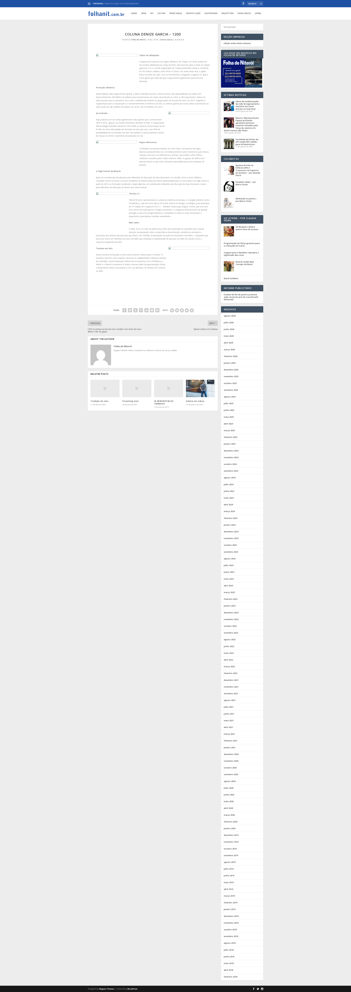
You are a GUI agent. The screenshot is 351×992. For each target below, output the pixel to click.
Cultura (161, 13)
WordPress (132, 989)
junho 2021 (229, 713)
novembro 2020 (231, 761)
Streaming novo (130, 401)
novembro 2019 (231, 842)
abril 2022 (228, 659)
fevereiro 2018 (230, 976)
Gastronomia (210, 13)
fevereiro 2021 (230, 740)
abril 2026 (228, 342)
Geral (143, 13)
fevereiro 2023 (230, 599)
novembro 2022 (231, 619)
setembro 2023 (231, 552)
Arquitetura (227, 13)
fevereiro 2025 (230, 437)
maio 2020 (229, 801)
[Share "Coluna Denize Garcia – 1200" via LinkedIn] (146, 310)
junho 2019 (229, 875)
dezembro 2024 (231, 450)
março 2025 (229, 430)
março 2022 (229, 666)
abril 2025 (228, 423)
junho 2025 (229, 410)
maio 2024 (229, 498)
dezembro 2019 (231, 835)
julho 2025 (228, 403)
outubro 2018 (230, 929)
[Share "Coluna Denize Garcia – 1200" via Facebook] (124, 310)
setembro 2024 (231, 471)
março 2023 (229, 592)
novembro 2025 (231, 376)
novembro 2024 (231, 457)
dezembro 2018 (231, 916)
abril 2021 (228, 727)
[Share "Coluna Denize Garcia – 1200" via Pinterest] (141, 310)
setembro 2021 (231, 693)
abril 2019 (228, 889)
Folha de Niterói (138, 39)
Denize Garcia (175, 13)
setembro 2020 (231, 774)
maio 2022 (229, 653)
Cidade (134, 13)
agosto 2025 (230, 396)
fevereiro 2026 (230, 356)
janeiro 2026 (229, 363)
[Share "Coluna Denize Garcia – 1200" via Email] (152, 310)
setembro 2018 (231, 936)
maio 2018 (229, 963)
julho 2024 (228, 484)
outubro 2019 (230, 848)
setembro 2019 (231, 855)
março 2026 (229, 349)
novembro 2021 (231, 686)
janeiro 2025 (229, 444)
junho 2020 (229, 794)
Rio (151, 13)
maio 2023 (229, 579)
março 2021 (229, 734)
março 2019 (229, 896)
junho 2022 (229, 646)
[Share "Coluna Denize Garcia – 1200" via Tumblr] (135, 310)
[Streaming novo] (136, 388)
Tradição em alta (99, 401)
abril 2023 (228, 585)
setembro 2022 (231, 632)
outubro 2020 (230, 767)
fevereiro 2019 (230, 902)
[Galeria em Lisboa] (200, 388)
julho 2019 (228, 869)
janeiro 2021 (229, 747)
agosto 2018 (230, 943)
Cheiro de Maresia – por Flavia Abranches (122, 3)
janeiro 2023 (229, 605)
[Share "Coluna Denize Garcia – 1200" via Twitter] (130, 310)
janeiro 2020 (229, 828)
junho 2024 (229, 491)
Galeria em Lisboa (195, 401)
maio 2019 (229, 882)
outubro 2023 (230, 545)
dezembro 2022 (231, 612)
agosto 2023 (230, 558)
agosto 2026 (230, 315)
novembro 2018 (231, 923)
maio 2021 (229, 720)
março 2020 (229, 815)
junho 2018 (229, 956)
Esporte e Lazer (193, 13)
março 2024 (229, 511)
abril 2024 (228, 504)
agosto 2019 (230, 862)
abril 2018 (228, 970)
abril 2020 (228, 808)
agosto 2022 (230, 639)
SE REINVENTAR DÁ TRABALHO (163, 402)
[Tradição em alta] (105, 388)
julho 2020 (228, 788)
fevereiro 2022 (230, 673)
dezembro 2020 (231, 754)
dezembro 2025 (231, 369)
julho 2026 (228, 322)
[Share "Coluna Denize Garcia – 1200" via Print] (157, 310)
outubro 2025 (230, 383)
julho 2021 (228, 707)
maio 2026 (229, 336)
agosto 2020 (230, 781)
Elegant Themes (106, 989)
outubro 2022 (230, 626)
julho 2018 (228, 950)
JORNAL (258, 13)
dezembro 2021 (231, 680)
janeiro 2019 (229, 909)
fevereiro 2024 (230, 518)
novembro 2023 (231, 538)
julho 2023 (228, 565)
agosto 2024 (230, 477)
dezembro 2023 (231, 531)
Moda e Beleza (244, 13)
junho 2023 (229, 572)
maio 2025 (229, 417)
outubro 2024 (230, 464)
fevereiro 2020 (230, 821)
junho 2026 (229, 329)
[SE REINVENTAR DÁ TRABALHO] (168, 388)
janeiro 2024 (229, 525)
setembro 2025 (231, 390)
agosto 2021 (230, 700)
